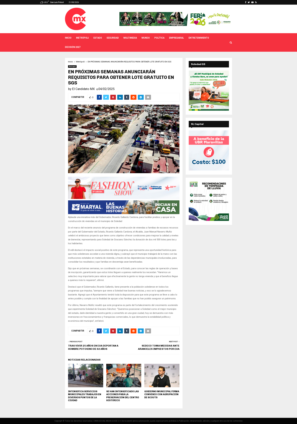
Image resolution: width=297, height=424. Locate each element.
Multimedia (130, 38)
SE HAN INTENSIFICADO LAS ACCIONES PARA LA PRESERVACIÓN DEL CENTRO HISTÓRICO (122, 396)
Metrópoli (82, 38)
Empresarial (176, 38)
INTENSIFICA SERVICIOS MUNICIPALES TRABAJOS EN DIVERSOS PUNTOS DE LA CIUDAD (84, 396)
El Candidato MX (83, 89)
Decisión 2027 (72, 47)
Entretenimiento (199, 38)
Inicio (68, 38)
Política (159, 38)
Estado (97, 38)
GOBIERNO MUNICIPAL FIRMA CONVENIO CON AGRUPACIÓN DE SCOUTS (161, 394)
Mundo (146, 38)
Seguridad (113, 38)
